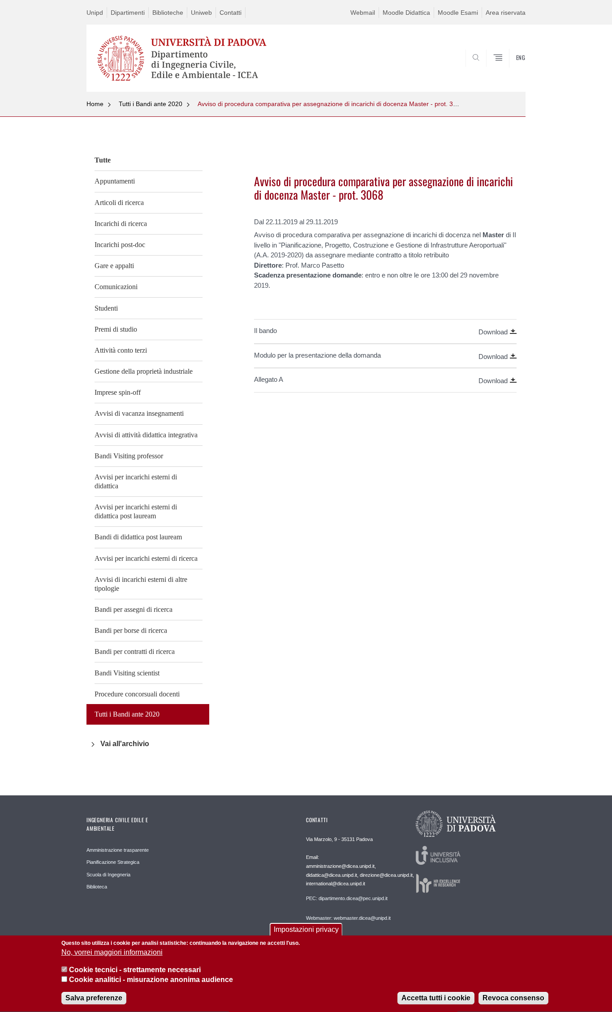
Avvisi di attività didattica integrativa (146, 435)
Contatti (230, 12)
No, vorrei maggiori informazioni (112, 952)
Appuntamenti (115, 181)
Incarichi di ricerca (121, 223)
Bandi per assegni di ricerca (133, 609)
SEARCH (509, 70)
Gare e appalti (114, 265)
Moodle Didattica (406, 12)
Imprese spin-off (118, 392)
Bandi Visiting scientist (127, 673)
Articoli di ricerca (119, 202)
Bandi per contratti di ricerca (135, 651)
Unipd (94, 12)
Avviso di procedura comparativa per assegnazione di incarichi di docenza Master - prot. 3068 (331, 103)
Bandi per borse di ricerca (131, 630)
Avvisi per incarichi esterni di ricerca (146, 558)
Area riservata (506, 12)
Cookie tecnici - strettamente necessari (135, 970)
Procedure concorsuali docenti (137, 694)
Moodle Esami (458, 12)
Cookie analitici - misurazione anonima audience (151, 980)
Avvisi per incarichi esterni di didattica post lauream (136, 511)
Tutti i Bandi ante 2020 (150, 103)
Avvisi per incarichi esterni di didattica (136, 481)
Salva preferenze (93, 998)
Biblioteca (96, 886)
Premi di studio (116, 329)
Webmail (362, 12)
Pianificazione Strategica (112, 862)
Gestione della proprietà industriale (144, 371)
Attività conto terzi (121, 350)
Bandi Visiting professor (129, 456)
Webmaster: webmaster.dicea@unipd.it (348, 918)
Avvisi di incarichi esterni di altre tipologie (141, 584)
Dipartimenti (128, 12)
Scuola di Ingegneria (108, 874)
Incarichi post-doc (120, 244)
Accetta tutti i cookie (435, 998)
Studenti (106, 308)
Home (94, 103)
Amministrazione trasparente (117, 850)
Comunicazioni (116, 286)
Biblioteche (167, 12)
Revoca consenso (513, 998)
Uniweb (201, 12)
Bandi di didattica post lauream (138, 537)
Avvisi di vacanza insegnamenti (139, 413)
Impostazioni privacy (306, 929)
